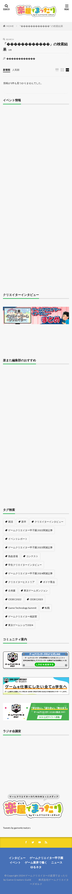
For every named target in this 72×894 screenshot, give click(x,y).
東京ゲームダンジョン (36, 590)
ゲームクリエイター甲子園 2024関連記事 (30, 573)
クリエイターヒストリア (21, 581)
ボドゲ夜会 (49, 581)
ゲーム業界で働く (36, 862)
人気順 (15, 69)
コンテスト (32, 556)
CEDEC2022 (14, 599)
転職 (47, 607)
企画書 (11, 590)
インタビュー (17, 857)
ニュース (56, 862)
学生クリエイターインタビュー (25, 564)
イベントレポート (17, 538)
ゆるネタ (36, 867)
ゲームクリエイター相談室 (22, 616)
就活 (10, 521)
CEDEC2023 (36, 599)
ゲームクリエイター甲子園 (46, 857)
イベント (15, 862)
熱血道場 (13, 556)
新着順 (6, 69)
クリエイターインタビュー (49, 521)
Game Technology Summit (22, 607)
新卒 (23, 521)
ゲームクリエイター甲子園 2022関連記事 (30, 530)
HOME (10, 26)
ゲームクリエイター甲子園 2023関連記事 (30, 547)
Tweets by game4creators (17, 827)
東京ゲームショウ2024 (20, 625)
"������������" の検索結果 (41, 26)
